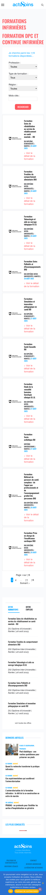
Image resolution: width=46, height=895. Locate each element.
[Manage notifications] (40, 889)
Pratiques (22, 749)
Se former (8, 763)
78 (32, 579)
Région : (13, 84)
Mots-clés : (14, 95)
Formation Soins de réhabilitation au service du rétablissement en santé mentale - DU (22, 621)
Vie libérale (9, 802)
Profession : (15, 62)
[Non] (43, 883)
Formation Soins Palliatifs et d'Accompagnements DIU (19, 684)
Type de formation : (18, 73)
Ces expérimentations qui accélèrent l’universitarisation (19, 780)
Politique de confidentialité (11, 861)
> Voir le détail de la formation (29, 156)
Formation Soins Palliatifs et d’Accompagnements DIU (32, 265)
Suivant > (25, 583)
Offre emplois (29, 608)
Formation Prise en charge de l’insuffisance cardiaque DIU (30, 536)
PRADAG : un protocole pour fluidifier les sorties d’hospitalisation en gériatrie (21, 807)
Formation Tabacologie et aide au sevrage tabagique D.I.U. (30, 220)
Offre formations (13, 608)
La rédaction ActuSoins (33, 867)
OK (10, 891)
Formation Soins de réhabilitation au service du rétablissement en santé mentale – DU (30, 128)
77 (26, 579)
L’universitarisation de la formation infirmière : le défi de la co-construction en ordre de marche (22, 793)
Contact (33, 860)
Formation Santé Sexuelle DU (30, 347)
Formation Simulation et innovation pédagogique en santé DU (30, 304)
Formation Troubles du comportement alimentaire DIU (30, 175)
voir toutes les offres (23, 723)
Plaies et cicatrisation (26, 745)
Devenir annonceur (33, 864)
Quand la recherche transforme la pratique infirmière (22, 768)
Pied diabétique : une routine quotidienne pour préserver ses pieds (29, 754)
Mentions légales (11, 866)
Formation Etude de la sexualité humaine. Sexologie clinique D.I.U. (29, 391)
